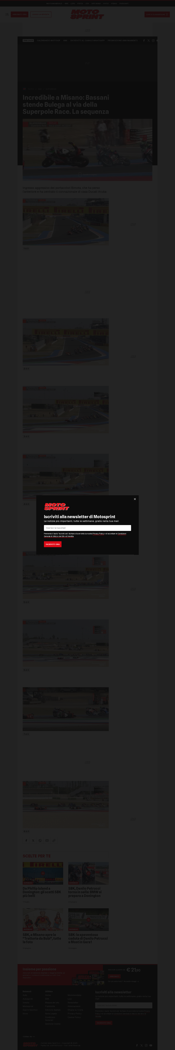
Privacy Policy (98, 533)
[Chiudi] (135, 499)
